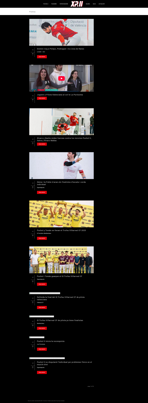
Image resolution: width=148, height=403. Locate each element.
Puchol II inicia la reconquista (50, 341)
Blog (94, 3)
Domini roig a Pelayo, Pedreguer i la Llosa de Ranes (60, 49)
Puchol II (45, 3)
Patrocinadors (64, 3)
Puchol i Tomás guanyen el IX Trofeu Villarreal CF (59, 276)
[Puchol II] (76, 4)
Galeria (88, 3)
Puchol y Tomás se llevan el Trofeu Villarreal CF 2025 (61, 230)
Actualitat (102, 3)
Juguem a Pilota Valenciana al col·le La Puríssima (60, 95)
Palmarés (54, 3)
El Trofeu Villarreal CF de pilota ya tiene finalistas (60, 320)
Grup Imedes (61, 400)
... (69, 386)
